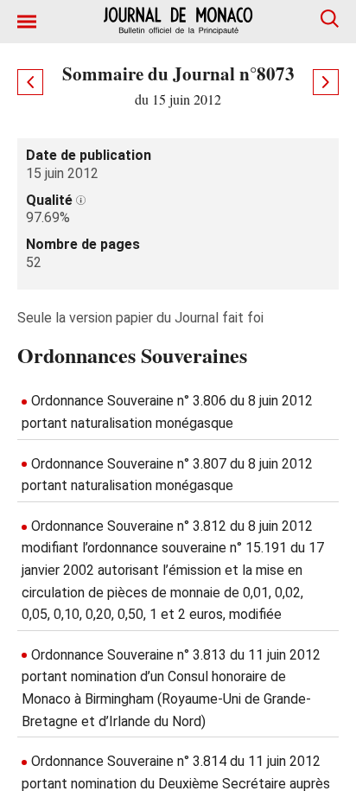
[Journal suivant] (326, 82)
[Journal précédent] (30, 82)
